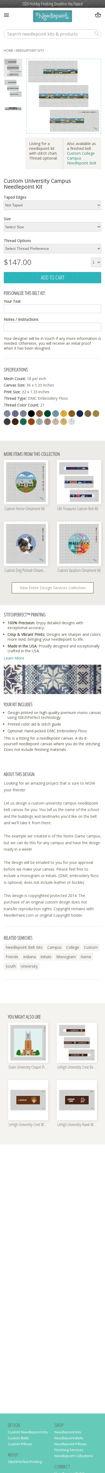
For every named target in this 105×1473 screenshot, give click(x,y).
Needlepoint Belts (68, 1438)
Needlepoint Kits (30, 50)
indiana (29, 956)
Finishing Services (68, 1449)
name (85, 956)
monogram (66, 956)
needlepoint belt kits (24, 947)
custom (91, 947)
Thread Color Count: (21, 405)
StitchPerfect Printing (25, 1461)
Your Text (12, 301)
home (8, 50)
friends (12, 956)
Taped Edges (15, 197)
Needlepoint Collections (73, 1455)
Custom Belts (18, 1438)
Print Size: (12, 391)
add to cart (52, 277)
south (11, 966)
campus (54, 947)
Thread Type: (15, 398)
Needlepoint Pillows (70, 1443)
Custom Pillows (20, 1443)
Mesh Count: (15, 378)
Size (7, 218)
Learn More (14, 658)
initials (45, 956)
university (29, 966)
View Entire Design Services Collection (53, 587)
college (72, 947)
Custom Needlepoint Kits (28, 1432)
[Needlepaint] (52, 17)
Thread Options (17, 240)
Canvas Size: (14, 385)
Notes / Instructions (21, 319)
